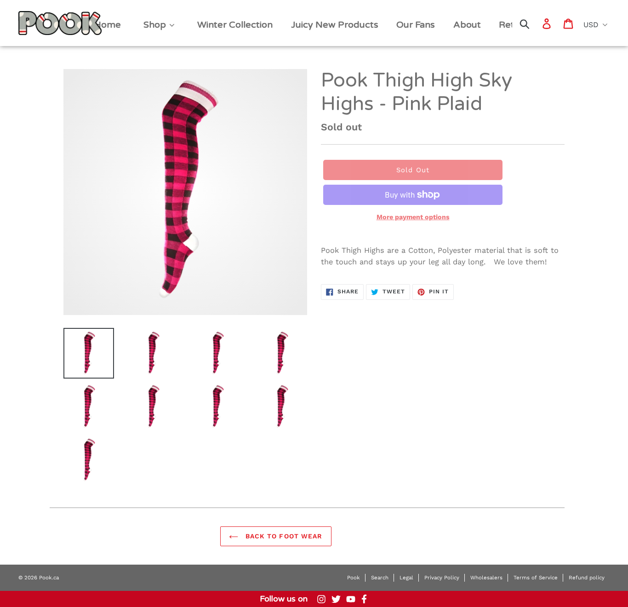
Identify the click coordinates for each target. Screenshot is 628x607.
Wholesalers (486, 577)
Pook (353, 577)
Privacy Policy (441, 577)
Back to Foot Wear (282, 536)
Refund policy (587, 577)
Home (32, 14)
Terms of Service (536, 577)
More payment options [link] (413, 217)
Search (379, 577)
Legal (406, 577)
